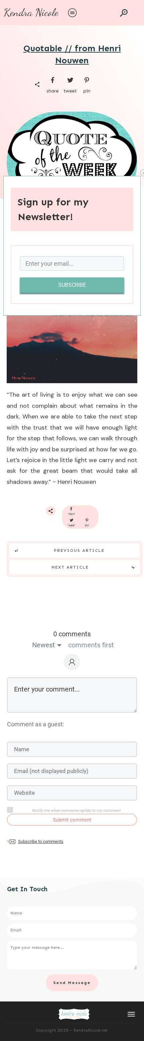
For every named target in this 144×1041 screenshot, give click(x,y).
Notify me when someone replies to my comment (76, 810)
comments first (91, 645)
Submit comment (72, 820)
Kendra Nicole (31, 12)
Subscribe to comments (40, 841)
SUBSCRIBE (72, 285)
